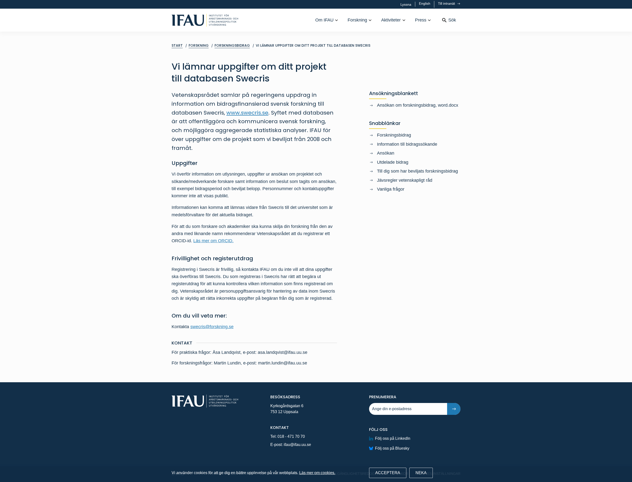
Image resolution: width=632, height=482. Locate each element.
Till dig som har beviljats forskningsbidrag (417, 171)
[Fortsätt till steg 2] (453, 409)
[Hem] (205, 20)
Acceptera (387, 473)
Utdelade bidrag (392, 162)
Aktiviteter (391, 20)
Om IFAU (324, 20)
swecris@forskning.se (212, 326)
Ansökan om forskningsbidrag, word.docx (417, 105)
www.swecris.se (247, 113)
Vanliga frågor (390, 189)
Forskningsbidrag (394, 135)
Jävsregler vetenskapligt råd (404, 180)
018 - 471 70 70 (291, 436)
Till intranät (447, 3)
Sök (452, 20)
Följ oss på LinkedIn (392, 438)
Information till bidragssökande (407, 144)
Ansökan (385, 153)
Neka (421, 473)
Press (420, 20)
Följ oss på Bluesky (392, 448)
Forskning (357, 20)
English (424, 3)
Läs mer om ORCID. (213, 240)
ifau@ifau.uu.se (297, 444)
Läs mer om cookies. (317, 473)
